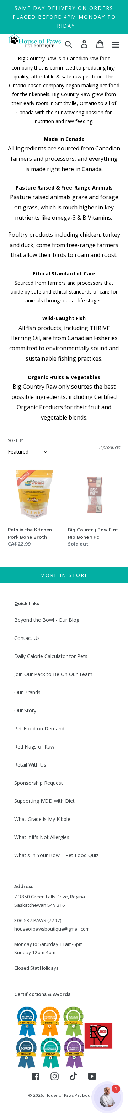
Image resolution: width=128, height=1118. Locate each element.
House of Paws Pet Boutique (72, 1095)
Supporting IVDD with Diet (44, 801)
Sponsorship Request (38, 782)
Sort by (15, 440)
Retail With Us (30, 764)
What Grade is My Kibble (42, 819)
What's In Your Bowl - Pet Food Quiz (56, 855)
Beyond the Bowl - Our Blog (46, 619)
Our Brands (27, 692)
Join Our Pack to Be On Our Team (53, 674)
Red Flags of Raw (34, 746)
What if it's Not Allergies (41, 837)
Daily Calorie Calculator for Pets (50, 656)
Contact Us (27, 638)
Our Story (25, 710)
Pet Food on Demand (39, 728)
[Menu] (115, 44)
